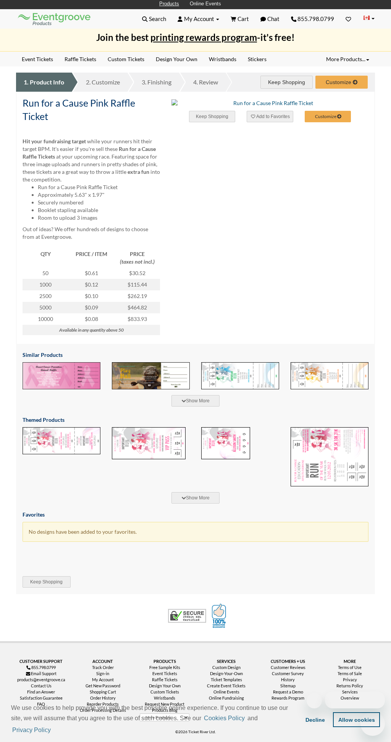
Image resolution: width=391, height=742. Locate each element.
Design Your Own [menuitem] (176, 59)
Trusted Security (187, 616)
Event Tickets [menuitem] (37, 59)
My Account (103, 679)
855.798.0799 (315, 18)
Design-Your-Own (226, 673)
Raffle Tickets (165, 679)
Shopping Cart (103, 691)
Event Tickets (164, 673)
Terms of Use (350, 667)
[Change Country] (369, 18)
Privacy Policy (31, 730)
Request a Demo (288, 691)
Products (169, 3)
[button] (54, 730)
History (288, 679)
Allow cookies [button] (356, 720)
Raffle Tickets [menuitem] (80, 59)
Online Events (205, 3)
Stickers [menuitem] (257, 59)
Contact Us (41, 685)
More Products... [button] (345, 59)
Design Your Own (165, 685)
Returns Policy (349, 685)
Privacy (350, 679)
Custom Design (226, 667)
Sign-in (102, 673)
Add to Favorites (272, 116)
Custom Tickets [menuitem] (126, 59)
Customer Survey (288, 673)
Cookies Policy (224, 718)
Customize (103, 82)
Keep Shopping (286, 82)
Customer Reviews (288, 667)
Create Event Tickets (226, 685)
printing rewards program (203, 37)
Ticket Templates (226, 679)
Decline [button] (315, 720)
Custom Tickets (164, 691)
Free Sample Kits (164, 667)
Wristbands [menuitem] (222, 59)
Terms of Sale (350, 673)
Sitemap (288, 685)
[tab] (195, 401)
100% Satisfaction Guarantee (220, 616)
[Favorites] (348, 18)
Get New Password (103, 685)
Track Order (103, 667)
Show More (198, 400)
